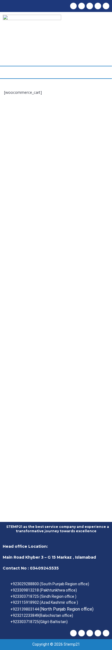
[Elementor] (106, 6)
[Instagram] (89, 6)
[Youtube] (81, 6)
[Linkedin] (98, 6)
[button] (5, 72)
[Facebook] (73, 6)
